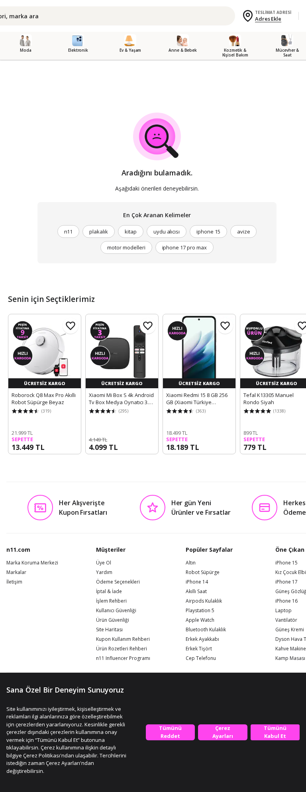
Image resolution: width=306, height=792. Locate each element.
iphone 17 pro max (184, 247)
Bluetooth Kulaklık (206, 630)
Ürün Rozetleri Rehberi (121, 649)
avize (243, 231)
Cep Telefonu (201, 658)
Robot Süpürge (203, 572)
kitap (131, 231)
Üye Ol (103, 563)
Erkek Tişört (199, 649)
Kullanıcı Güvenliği (116, 610)
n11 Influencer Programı (123, 658)
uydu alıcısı (166, 231)
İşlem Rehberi (111, 601)
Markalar (16, 572)
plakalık (98, 231)
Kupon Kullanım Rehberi (123, 639)
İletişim (14, 582)
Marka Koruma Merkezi (32, 563)
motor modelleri (126, 247)
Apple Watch (200, 620)
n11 (68, 231)
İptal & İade (109, 591)
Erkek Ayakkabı (202, 639)
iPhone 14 (197, 582)
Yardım (104, 572)
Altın (191, 563)
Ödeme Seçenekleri (118, 582)
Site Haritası (109, 630)
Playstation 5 (200, 610)
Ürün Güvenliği (112, 620)
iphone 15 (208, 231)
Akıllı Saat (196, 591)
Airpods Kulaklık (204, 601)
